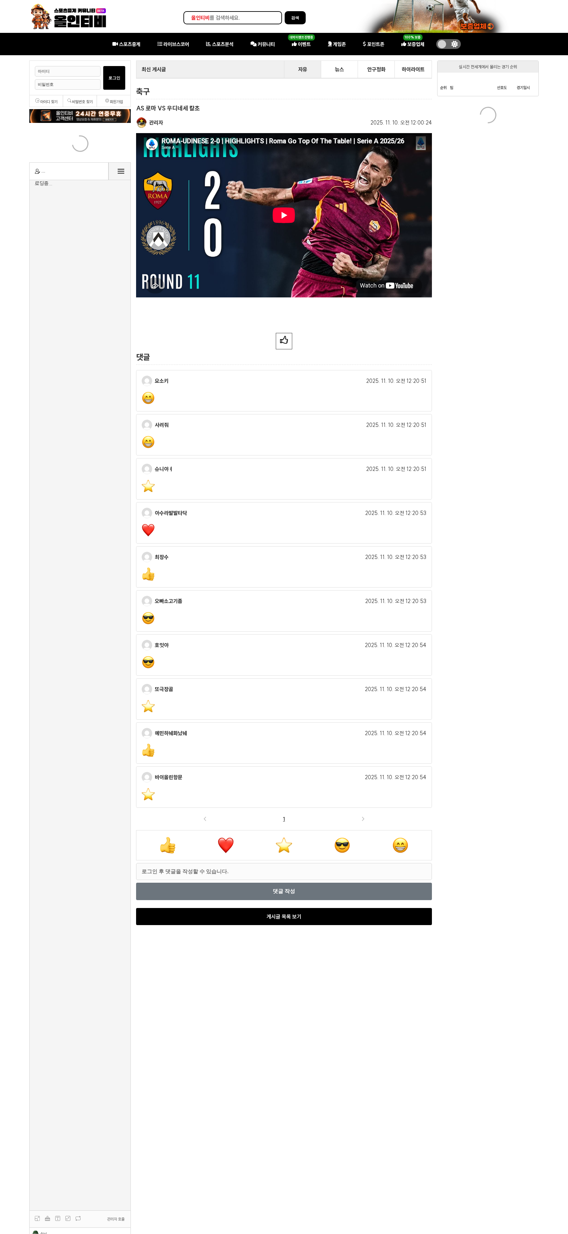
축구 (143, 91)
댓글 (143, 357)
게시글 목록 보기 (284, 916)
